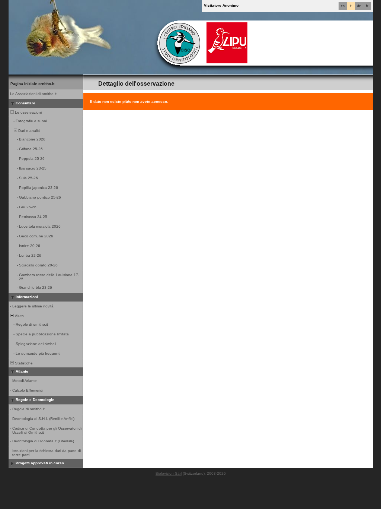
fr (367, 6)
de (359, 6)
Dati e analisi (28, 131)
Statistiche (23, 363)
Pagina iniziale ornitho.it (32, 84)
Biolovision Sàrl (169, 473)
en (343, 6)
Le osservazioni (28, 112)
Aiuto (19, 316)
